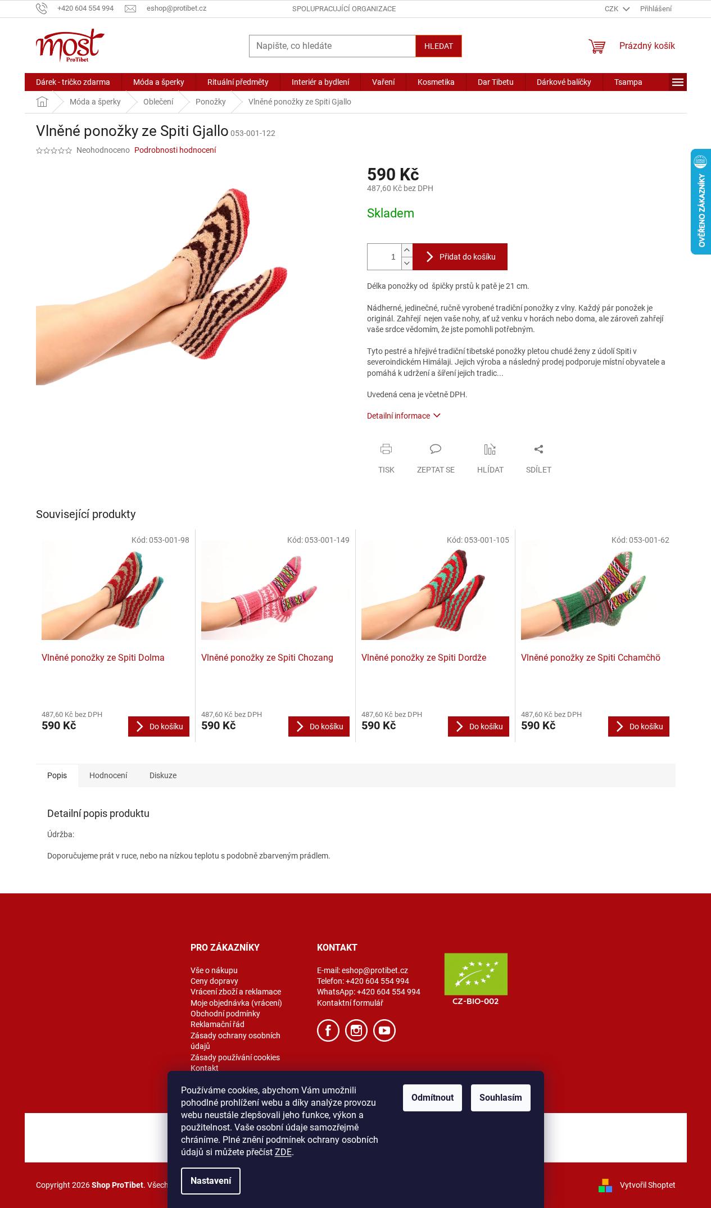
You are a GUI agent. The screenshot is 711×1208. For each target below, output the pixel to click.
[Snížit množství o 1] (407, 263)
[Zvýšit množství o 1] (407, 250)
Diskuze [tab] (163, 775)
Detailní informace (398, 415)
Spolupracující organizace (344, 8)
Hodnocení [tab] (108, 775)
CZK (612, 8)
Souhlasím (500, 1097)
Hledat (438, 46)
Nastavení (211, 1180)
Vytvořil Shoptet (648, 1184)
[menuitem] (73, 82)
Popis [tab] (57, 775)
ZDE (283, 1152)
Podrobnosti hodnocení (175, 150)
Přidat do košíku (468, 256)
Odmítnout (432, 1097)
